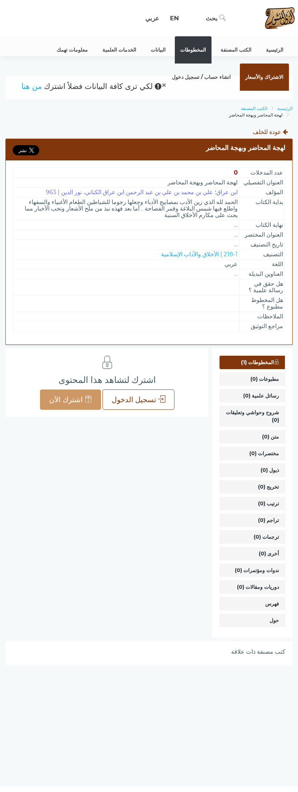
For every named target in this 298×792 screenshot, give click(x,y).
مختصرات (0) (264, 453)
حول (274, 620)
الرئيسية (285, 108)
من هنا (31, 86)
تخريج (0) (268, 486)
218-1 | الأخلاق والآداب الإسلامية (199, 254)
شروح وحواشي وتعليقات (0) (252, 416)
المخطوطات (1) (257, 362)
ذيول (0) (270, 470)
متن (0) (270, 436)
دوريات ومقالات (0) (258, 587)
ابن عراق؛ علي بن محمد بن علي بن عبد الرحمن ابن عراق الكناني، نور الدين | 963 (142, 192)
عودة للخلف (268, 131)
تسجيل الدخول (135, 399)
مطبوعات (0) (264, 379)
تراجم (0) (268, 520)
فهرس (272, 603)
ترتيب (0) (268, 503)
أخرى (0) (269, 553)
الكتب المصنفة (254, 108)
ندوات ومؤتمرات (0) (257, 570)
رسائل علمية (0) (261, 395)
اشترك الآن (67, 399)
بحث (213, 18)
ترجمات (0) (266, 537)
